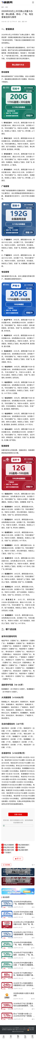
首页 (2, 7)
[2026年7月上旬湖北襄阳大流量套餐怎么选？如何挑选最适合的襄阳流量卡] (6, 985)
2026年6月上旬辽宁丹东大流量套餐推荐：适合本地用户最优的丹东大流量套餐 (24, 933)
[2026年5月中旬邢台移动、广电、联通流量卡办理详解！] (6, 904)
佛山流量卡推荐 (23, 850)
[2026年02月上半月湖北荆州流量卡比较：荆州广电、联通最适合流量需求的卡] (6, 924)
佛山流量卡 (21, 847)
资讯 (19, 21)
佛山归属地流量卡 (23, 845)
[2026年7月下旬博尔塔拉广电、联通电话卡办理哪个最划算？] (6, 975)
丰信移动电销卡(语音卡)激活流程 (23, 994)
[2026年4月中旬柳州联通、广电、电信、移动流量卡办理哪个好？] (6, 945)
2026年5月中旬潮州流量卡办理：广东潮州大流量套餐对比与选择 (24, 964)
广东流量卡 (7, 852)
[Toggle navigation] (33, 2)
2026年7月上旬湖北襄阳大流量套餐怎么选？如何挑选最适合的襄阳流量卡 (24, 984)
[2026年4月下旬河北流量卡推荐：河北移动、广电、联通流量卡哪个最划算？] (6, 955)
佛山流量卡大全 (18, 65)
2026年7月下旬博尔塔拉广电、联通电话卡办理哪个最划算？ (24, 974)
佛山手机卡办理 (9, 847)
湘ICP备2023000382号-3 (20, 1029)
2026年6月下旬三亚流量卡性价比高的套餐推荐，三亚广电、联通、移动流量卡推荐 (24, 1005)
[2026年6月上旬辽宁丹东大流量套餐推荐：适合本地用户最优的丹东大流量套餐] (6, 934)
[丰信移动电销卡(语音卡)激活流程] (6, 996)
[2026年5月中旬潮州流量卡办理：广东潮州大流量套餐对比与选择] (6, 965)
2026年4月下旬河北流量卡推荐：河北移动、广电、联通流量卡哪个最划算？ (24, 954)
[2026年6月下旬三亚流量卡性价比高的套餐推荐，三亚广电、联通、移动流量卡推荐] (6, 1006)
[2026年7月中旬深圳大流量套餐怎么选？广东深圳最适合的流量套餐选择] (6, 914)
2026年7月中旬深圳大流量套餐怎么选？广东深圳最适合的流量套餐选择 (24, 913)
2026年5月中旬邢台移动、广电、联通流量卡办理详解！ (24, 903)
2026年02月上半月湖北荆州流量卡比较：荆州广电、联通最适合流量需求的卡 (24, 923)
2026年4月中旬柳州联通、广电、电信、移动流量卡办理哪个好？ (24, 944)
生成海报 (7, 864)
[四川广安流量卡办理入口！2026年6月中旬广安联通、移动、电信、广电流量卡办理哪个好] (6, 1016)
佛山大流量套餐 (9, 845)
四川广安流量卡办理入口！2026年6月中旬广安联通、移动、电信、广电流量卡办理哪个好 (24, 1015)
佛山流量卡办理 (9, 850)
